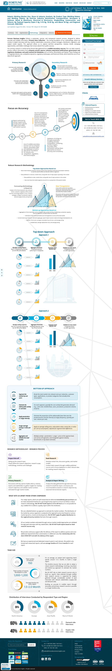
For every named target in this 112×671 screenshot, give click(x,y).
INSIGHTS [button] (76, 3)
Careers (77, 652)
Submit (93, 68)
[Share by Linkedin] (2, 269)
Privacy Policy (79, 650)
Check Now (93, 87)
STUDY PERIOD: (98, 16)
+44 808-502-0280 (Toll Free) (39, 3)
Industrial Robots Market (91, 114)
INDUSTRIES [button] (61, 3)
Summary (11, 33)
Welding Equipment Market (92, 107)
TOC (16, 33)
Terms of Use (78, 648)
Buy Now (95, 35)
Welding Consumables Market (93, 111)
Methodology (34, 33)
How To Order (79, 654)
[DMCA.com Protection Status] (15, 653)
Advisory (51, 33)
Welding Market (89, 109)
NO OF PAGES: (97, 28)
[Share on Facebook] (2, 275)
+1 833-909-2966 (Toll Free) (38, 2)
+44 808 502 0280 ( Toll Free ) (94, 128)
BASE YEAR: (96, 20)
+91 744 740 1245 (52, 648)
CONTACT (89, 3)
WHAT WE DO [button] (69, 3)
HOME (56, 3)
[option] (93, 98)
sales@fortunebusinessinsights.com (93, 136)
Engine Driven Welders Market (93, 112)
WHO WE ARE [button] (82, 3)
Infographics (43, 33)
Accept (6, 668)
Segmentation (24, 33)
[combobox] (85, 53)
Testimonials (78, 645)
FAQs (76, 643)
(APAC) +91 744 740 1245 (93, 130)
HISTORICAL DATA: (99, 24)
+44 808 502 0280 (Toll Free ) (54, 646)
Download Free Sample (64, 32)
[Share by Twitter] (2, 272)
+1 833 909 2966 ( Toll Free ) (94, 126)
